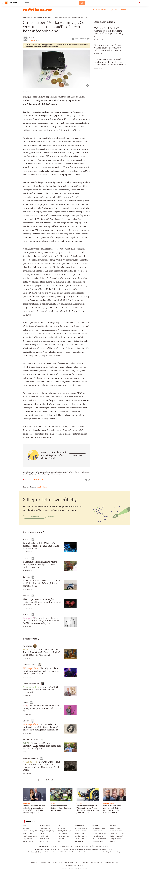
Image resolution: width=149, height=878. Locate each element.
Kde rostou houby (76, 846)
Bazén (47, 849)
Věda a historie (30, 649)
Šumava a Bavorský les (99, 833)
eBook (76, 38)
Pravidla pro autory (97, 862)
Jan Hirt (42, 833)
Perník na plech (80, 841)
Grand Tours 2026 (45, 841)
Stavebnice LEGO (58, 852)
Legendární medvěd (31, 683)
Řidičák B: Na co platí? (116, 836)
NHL (59, 841)
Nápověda (67, 862)
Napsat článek (77, 455)
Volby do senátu (27, 838)
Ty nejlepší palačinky (81, 828)
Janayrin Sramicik (30, 758)
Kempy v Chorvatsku (99, 828)
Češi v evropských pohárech (100, 846)
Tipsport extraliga (63, 833)
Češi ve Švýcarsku (98, 836)
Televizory (95, 852)
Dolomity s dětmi (98, 841)
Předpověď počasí (64, 846)
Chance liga (61, 828)
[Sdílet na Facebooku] (86, 480)
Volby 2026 (26, 828)
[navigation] (2, 2)
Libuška (26, 721)
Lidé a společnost (31, 668)
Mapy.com (54, 846)
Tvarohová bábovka (81, 836)
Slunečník (73, 849)
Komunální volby (28, 841)
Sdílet (84, 38)
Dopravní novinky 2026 (116, 833)
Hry (25, 706)
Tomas (25, 702)
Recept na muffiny (80, 831)
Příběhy (27, 743)
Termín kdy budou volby (30, 836)
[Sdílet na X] (89, 480)
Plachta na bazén (55, 849)
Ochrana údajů (84, 862)
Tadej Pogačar (44, 836)
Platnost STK (113, 841)
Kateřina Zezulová (31, 739)
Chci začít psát (120, 9)
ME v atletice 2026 (63, 836)
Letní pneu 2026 (115, 828)
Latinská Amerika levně (100, 838)
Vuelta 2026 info (45, 828)
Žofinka (32, 37)
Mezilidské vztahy (42, 487)
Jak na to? (51, 516)
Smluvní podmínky (56, 862)
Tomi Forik (27, 646)
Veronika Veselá (30, 665)
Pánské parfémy (115, 852)
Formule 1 (61, 838)
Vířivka (110, 849)
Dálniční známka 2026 (116, 831)
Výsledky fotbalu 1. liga (64, 831)
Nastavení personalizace (74, 865)
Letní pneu (80, 852)
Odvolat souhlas (111, 862)
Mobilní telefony (47, 852)
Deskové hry (88, 852)
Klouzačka (80, 849)
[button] (56, 69)
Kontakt (75, 862)
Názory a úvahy (30, 687)
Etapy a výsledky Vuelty (47, 831)
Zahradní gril (103, 849)
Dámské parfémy (70, 852)
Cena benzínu (86, 846)
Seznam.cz (142, 3)
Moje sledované (99, 9)
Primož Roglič (44, 838)
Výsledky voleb (27, 833)
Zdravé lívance (79, 833)
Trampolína (65, 849)
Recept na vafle (79, 838)
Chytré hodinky (104, 852)
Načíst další (49, 780)
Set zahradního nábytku (91, 849)
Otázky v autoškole (115, 838)
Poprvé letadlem (97, 831)
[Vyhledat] (82, 3)
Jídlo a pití (27, 618)
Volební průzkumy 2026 (30, 831)
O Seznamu (44, 862)
